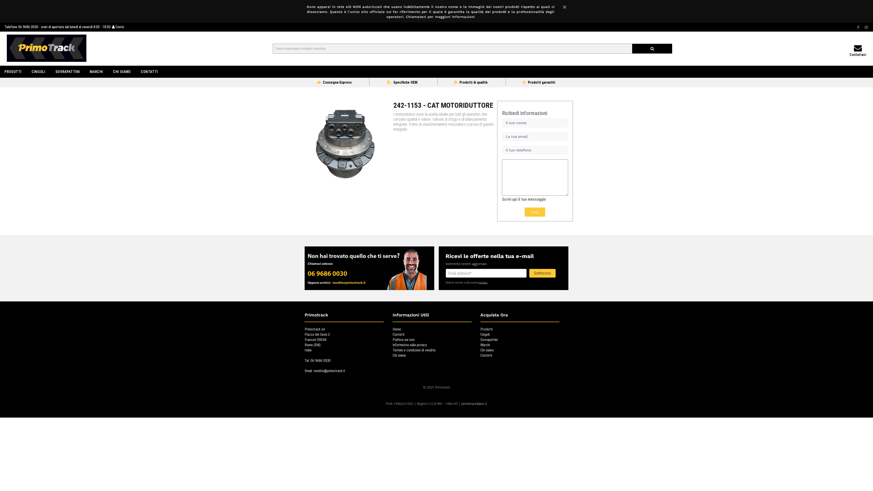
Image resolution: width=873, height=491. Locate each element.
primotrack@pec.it (474, 403)
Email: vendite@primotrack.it (325, 371)
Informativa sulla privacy (410, 345)
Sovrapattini (489, 340)
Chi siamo (399, 355)
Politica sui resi (403, 340)
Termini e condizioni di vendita (414, 350)
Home (397, 329)
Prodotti (486, 329)
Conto (119, 27)
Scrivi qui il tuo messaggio (524, 199)
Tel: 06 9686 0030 (318, 360)
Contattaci (858, 55)
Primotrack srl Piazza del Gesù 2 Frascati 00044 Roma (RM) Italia (317, 339)
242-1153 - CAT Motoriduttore (443, 105)
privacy (483, 282)
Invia (535, 212)
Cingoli (485, 334)
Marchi (485, 345)
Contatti (398, 334)
